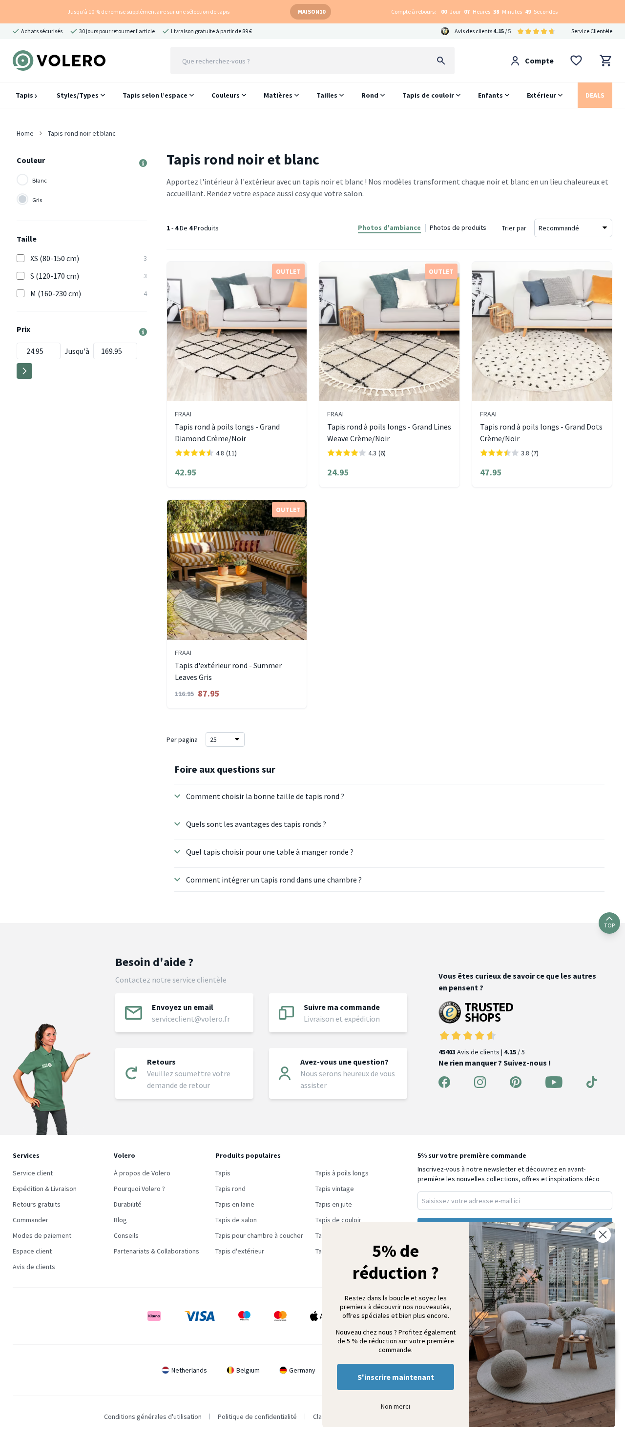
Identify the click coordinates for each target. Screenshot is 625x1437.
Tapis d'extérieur (239, 1251)
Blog (120, 1219)
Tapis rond (230, 1188)
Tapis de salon (236, 1219)
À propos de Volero (142, 1173)
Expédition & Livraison (45, 1188)
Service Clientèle (591, 31)
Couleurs (225, 95)
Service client (33, 1173)
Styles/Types (78, 95)
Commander (30, 1219)
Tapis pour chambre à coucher (259, 1235)
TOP (609, 925)
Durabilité (128, 1204)
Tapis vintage (334, 1188)
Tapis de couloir (428, 95)
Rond (369, 95)
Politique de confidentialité (257, 1416)
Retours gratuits (37, 1204)
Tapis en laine (234, 1204)
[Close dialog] (602, 1234)
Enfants (490, 95)
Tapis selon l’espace (155, 95)
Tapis (25, 95)
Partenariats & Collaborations (156, 1251)
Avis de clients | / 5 (481, 1051)
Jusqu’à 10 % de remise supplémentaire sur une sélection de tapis (148, 11)
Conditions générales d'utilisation (153, 1416)
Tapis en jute (333, 1204)
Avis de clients (34, 1266)
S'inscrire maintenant (395, 1377)
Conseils (126, 1235)
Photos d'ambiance (389, 227)
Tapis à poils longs (342, 1173)
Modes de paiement (42, 1235)
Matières (278, 95)
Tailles (326, 95)
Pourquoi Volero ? (139, 1188)
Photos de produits (458, 227)
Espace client (32, 1251)
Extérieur (541, 95)
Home (25, 133)
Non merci (395, 1406)
